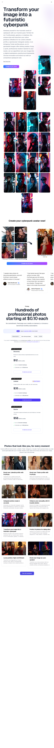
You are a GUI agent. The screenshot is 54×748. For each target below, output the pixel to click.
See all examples (27, 573)
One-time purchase (26, 336)
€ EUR (40, 336)
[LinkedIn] (37, 289)
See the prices (6, 61)
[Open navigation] (2, 2)
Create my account (27, 372)
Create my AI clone (11, 66)
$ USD (35, 336)
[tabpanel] (27, 386)
